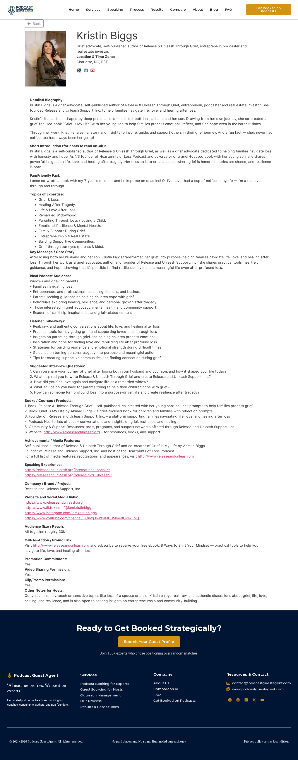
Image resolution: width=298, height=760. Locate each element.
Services (93, 9)
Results (157, 9)
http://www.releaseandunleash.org (72, 432)
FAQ (228, 9)
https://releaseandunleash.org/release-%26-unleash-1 (68, 475)
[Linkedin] (246, 699)
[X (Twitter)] (79, 70)
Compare (178, 9)
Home (74, 9)
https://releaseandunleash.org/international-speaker (67, 470)
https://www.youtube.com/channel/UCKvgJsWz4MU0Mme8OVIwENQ (82, 518)
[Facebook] (229, 699)
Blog (214, 9)
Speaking (115, 9)
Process (137, 9)
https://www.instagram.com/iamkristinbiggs (61, 513)
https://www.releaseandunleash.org (54, 502)
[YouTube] (92, 70)
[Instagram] (86, 70)
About (198, 9)
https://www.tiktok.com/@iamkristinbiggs (59, 507)
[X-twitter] (254, 699)
